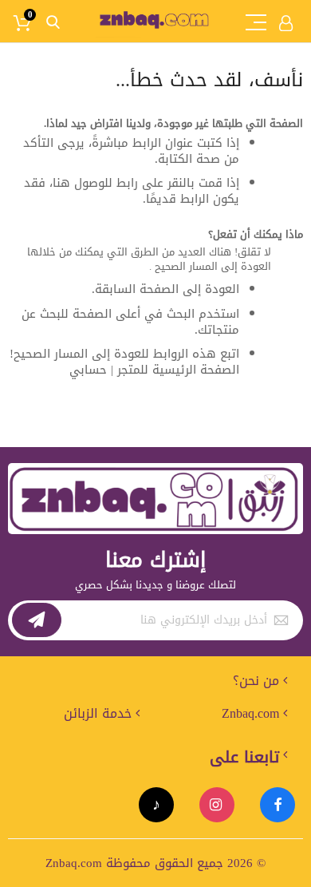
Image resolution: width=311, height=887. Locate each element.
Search (53, 23)
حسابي (88, 369)
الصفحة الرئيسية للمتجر (178, 369)
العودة (222, 289)
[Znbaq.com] (155, 19)
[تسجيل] (36, 620)
